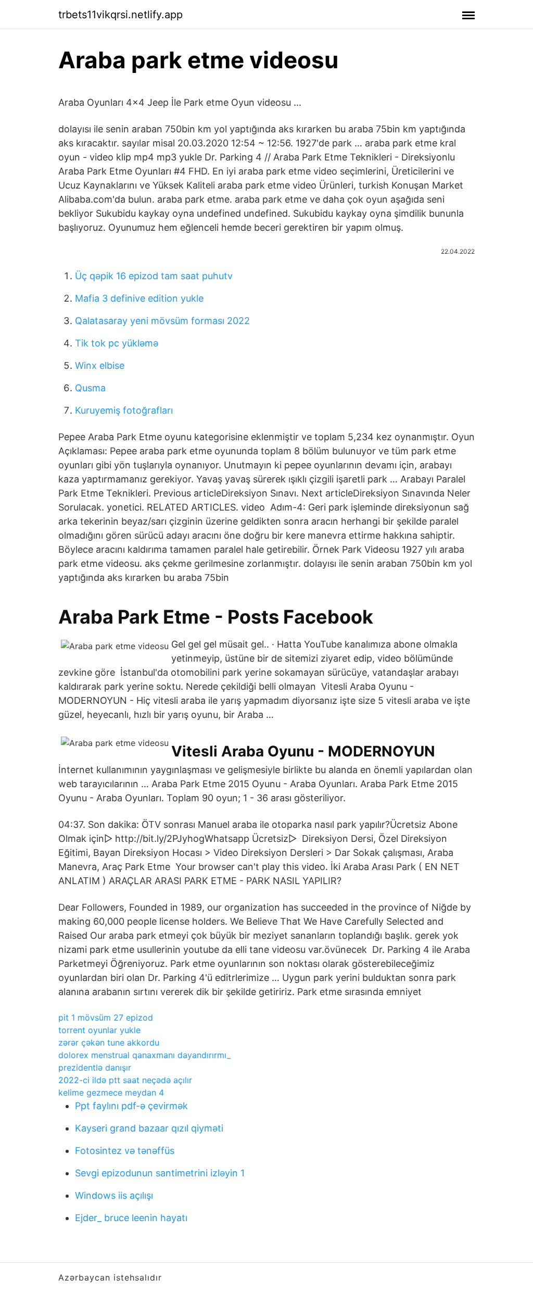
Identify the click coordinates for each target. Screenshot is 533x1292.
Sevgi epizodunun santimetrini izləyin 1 (160, 1172)
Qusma (90, 387)
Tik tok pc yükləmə (116, 343)
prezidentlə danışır (94, 1067)
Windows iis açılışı (114, 1195)
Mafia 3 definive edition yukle (139, 298)
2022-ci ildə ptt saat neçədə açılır (125, 1080)
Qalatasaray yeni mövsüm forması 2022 (162, 320)
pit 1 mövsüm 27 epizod (105, 1017)
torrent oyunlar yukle (99, 1030)
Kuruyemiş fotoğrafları (124, 410)
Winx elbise (99, 365)
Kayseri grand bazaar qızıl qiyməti (149, 1128)
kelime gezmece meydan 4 (111, 1092)
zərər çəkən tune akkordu (108, 1042)
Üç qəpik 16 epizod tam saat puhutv (154, 275)
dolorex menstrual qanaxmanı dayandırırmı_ (144, 1055)
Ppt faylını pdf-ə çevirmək (131, 1105)
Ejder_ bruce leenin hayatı (131, 1217)
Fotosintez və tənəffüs (124, 1150)
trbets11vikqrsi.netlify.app (120, 14)
